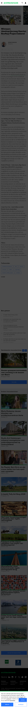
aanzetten (12, 700)
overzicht (8, 699)
